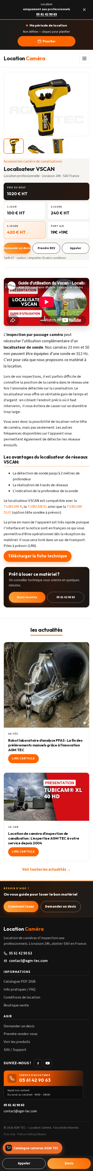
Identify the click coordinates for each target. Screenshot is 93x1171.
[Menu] (84, 58)
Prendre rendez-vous (20, 1034)
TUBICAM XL (37, 506)
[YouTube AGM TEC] (48, 1063)
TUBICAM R (13, 506)
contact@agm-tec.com (28, 961)
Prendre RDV (46, 248)
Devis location (27, 597)
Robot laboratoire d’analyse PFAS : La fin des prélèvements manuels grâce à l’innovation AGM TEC (45, 745)
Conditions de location (22, 997)
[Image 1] (14, 146)
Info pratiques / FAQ (19, 989)
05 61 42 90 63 (46, 14)
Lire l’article (23, 758)
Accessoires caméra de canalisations (33, 161)
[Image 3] (57, 146)
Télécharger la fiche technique (37, 556)
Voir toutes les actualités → (46, 869)
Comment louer (21, 906)
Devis (69, 1163)
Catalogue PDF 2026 (19, 981)
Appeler (75, 248)
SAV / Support (15, 1049)
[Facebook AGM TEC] (38, 1063)
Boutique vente (16, 1005)
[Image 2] (36, 146)
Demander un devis (17, 248)
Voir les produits (17, 1042)
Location (24, 58)
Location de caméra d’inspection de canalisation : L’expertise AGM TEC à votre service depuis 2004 (43, 838)
